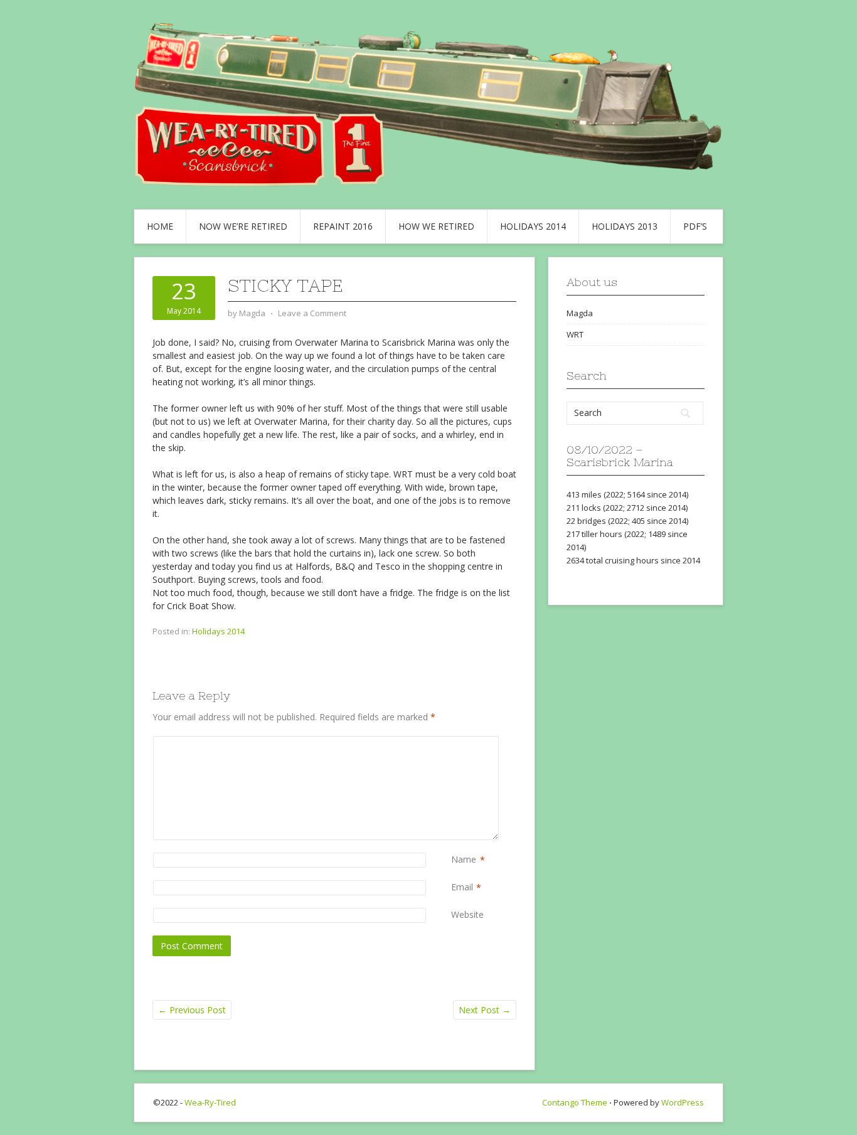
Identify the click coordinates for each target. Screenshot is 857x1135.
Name (463, 859)
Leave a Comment (312, 313)
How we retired (436, 226)
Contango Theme (574, 1102)
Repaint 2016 (343, 226)
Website (467, 914)
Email (462, 887)
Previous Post (192, 1010)
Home (160, 226)
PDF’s (695, 226)
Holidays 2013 (624, 226)
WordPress (682, 1102)
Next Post (485, 1010)
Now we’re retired (243, 226)
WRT (575, 334)
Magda (580, 313)
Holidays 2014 (533, 226)
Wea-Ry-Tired (210, 1102)
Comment (453, 742)
